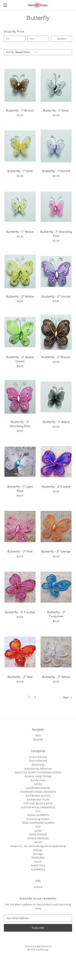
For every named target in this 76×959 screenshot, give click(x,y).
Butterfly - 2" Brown (56, 357)
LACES (38, 830)
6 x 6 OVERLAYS (38, 757)
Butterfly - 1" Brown (20, 110)
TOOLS (38, 861)
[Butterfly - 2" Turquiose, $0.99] (56, 587)
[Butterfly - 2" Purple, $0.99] (56, 461)
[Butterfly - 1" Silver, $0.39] (56, 85)
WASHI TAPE (38, 865)
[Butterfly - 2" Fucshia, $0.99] (20, 587)
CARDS (38, 784)
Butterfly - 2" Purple (56, 486)
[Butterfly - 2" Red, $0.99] (20, 651)
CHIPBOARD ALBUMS (38, 788)
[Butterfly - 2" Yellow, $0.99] (20, 271)
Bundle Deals (38, 780)
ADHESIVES (38, 764)
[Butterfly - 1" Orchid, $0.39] (56, 146)
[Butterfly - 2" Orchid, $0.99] (56, 271)
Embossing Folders (38, 819)
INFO (38, 735)
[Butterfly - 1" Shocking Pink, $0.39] (56, 206)
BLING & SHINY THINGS (38, 776)
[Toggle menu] (5, 5)
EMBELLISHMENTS (38, 815)
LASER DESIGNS (38, 834)
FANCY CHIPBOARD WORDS (38, 822)
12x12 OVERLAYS (38, 760)
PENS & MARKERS (38, 838)
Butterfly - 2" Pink (20, 551)
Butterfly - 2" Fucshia (20, 612)
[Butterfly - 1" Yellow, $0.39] (20, 206)
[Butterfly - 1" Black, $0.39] (56, 396)
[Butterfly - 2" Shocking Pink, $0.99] (20, 396)
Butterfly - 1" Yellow (20, 231)
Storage (38, 853)
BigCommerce (44, 946)
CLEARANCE (38, 869)
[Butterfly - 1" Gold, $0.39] (20, 146)
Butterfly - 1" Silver (56, 110)
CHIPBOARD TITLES (38, 799)
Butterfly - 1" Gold (19, 171)
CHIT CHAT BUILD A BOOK (38, 803)
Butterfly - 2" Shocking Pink (20, 424)
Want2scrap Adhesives (38, 768)
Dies (38, 811)
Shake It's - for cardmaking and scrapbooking (38, 846)
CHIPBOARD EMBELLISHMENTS (38, 791)
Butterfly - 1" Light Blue (20, 489)
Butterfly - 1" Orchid (56, 171)
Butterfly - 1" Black (56, 422)
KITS (38, 826)
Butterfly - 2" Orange (56, 551)
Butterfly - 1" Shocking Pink (56, 234)
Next (66, 697)
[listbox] (27, 52)
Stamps (38, 850)
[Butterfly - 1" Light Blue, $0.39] (20, 461)
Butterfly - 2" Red (20, 677)
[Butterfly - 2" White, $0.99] (56, 651)
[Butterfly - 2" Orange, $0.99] (56, 526)
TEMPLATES (38, 857)
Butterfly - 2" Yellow (20, 296)
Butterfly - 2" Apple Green (20, 359)
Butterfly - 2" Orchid (56, 296)
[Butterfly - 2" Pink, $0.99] (20, 526)
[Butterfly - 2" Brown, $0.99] (56, 332)
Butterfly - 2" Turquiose (56, 614)
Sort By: (10, 52)
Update (61, 38)
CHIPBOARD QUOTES (38, 795)
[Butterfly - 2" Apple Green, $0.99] (20, 332)
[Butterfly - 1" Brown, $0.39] (20, 85)
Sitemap (38, 739)
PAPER (38, 842)
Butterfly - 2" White (56, 677)
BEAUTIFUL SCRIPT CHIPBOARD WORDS (38, 772)
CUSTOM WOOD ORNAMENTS (38, 807)
